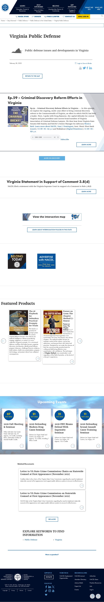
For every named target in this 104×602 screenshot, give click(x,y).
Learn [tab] (22, 8)
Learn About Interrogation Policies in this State (52, 230)
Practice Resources (95, 583)
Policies (21, 590)
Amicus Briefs (79, 583)
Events (77, 590)
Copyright (5, 590)
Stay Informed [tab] (38, 8)
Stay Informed (11, 21)
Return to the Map (32, 76)
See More (52, 519)
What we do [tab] (89, 8)
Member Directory (80, 579)
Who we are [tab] (98, 8)
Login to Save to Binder (84, 63)
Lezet (33, 129)
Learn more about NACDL (45, 126)
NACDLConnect (80, 576)
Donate (37, 16)
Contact (29, 590)
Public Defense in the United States (41, 21)
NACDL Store (23, 16)
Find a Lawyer (53, 16)
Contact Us (70, 16)
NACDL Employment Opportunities (66, 577)
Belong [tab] (55, 8)
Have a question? (52, 555)
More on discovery (52, 158)
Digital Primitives (74, 129)
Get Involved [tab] (72, 8)
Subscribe (65, 139)
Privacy (13, 590)
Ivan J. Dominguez (65, 126)
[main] (52, 284)
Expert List (78, 586)
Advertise (93, 576)
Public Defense (23, 21)
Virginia (58, 540)
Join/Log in (83, 16)
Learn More (86, 145)
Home (3, 21)
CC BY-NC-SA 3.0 (45, 129)
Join (91, 586)
